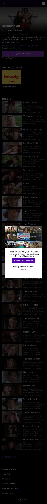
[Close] (40, 229)
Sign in (23, 269)
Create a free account (23, 261)
